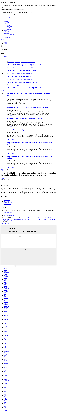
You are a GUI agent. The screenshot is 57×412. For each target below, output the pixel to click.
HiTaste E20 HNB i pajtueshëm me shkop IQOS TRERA (24, 88)
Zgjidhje (8, 25)
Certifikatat (9, 29)
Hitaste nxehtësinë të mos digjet (16, 130)
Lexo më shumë (10, 104)
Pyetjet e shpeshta (8, 31)
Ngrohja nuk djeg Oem (6, 219)
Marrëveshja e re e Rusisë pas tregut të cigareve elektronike (24, 118)
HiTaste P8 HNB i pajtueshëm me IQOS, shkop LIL (22, 76)
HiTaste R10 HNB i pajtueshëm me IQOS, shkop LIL (23, 70)
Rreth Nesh (6, 33)
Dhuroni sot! (4, 178)
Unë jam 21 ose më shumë (7, 9)
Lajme (5, 30)
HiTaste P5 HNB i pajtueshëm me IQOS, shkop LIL (22, 82)
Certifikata (9, 35)
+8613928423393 (8, 212)
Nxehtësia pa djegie (16, 219)
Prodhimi (9, 27)
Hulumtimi (9, 26)
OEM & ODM (7, 23)
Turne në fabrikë (10, 34)
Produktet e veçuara (33, 217)
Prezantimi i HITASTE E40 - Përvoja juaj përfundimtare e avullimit (27, 107)
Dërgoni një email (5, 223)
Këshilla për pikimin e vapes (28, 219)
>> (6, 170)
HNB (8, 22)
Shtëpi (5, 19)
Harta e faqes (41, 217)
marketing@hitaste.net (9, 215)
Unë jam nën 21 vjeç (18, 9)
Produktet (6, 21)
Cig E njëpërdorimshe (41, 219)
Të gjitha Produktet (8, 220)
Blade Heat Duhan (49, 217)
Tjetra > (3, 170)
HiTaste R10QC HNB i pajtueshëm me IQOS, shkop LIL (24, 65)
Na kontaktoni (7, 37)
